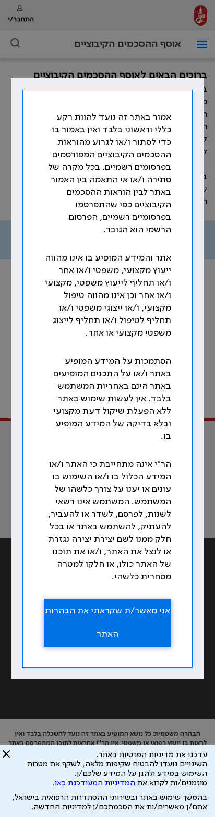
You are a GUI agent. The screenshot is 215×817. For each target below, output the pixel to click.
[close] (6, 758)
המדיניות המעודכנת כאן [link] (95, 783)
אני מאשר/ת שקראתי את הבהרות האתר (107, 622)
